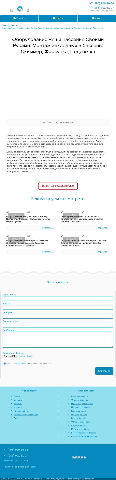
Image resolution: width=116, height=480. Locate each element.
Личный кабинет (21, 411)
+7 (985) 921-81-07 (101, 7)
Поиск (17, 418)
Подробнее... (48, 228)
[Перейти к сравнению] (61, 3)
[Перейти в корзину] (65, 9)
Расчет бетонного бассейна (84, 436)
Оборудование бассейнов (26, 414)
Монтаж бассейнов (80, 429)
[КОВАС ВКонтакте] (82, 457)
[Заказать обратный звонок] (58, 9)
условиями (19, 363)
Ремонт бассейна (79, 418)
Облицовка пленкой (80, 422)
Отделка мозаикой (79, 400)
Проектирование (79, 414)
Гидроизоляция (78, 411)
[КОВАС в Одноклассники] (85, 457)
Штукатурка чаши (79, 425)
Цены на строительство (82, 403)
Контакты (18, 403)
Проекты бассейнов (80, 407)
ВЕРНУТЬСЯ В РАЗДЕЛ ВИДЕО (58, 186)
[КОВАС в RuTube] (28, 10)
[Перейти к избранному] (69, 3)
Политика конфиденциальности (20, 466)
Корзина (18, 407)
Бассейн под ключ (79, 396)
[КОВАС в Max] (11, 10)
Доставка (18, 400)
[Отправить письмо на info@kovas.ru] (77, 3)
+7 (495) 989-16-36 (101, 3)
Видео (17, 396)
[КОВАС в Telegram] (20, 9)
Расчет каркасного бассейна (84, 433)
